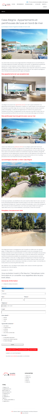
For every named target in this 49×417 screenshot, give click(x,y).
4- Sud (26, 380)
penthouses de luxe (18, 146)
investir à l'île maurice (22, 349)
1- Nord (26, 375)
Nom (3, 296)
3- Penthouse (5, 393)
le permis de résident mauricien (10, 339)
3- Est (26, 379)
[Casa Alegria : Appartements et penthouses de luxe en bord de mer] (24, 44)
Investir (44, 4)
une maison (6, 326)
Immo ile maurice (5, 392)
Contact (45, 6)
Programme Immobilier (18, 26)
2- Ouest (26, 377)
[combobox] (4, 305)
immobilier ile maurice (11, 349)
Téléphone (4, 303)
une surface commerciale (9, 332)
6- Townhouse (5, 396)
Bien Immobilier (20, 4)
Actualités (37, 4)
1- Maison (4, 387)
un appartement (7, 327)
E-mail (3, 309)
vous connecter (14, 356)
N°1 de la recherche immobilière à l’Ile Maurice (38, 2)
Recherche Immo (28, 4)
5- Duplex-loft (5, 401)
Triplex (3, 398)
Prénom (26, 296)
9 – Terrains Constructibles (7, 399)
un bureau (6, 330)
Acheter (5, 317)
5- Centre (27, 382)
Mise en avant (5, 390)
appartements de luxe (20, 104)
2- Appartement (5, 388)
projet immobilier (33, 349)
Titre (3, 291)
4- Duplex (4, 395)
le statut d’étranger (8, 340)
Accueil (13, 4)
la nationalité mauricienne (9, 337)
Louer (5, 321)
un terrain (6, 329)
